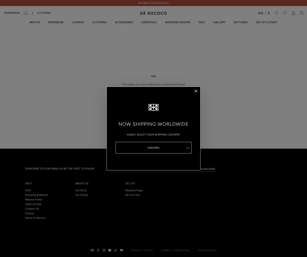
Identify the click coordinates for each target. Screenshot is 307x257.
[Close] (195, 91)
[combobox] (153, 147)
